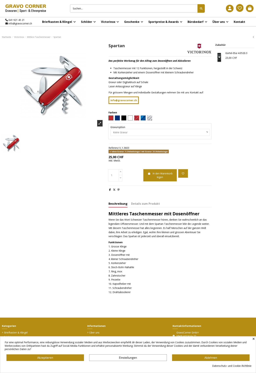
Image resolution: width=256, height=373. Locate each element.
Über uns (94, 332)
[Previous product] (253, 37)
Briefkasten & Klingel (16, 332)
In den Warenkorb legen (163, 175)
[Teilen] (110, 189)
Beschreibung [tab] (117, 204)
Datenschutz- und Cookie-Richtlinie (231, 365)
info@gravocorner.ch (20, 23)
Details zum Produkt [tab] (145, 204)
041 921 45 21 (16, 20)
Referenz (113, 147)
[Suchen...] (201, 8)
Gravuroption (117, 127)
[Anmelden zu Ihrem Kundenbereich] (229, 8)
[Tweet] (114, 189)
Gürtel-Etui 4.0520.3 (236, 53)
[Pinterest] (118, 189)
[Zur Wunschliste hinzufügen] (183, 173)
